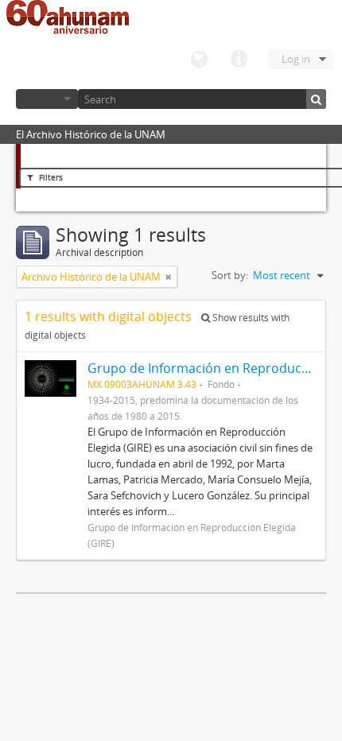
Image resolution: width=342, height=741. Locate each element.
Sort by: (230, 275)
